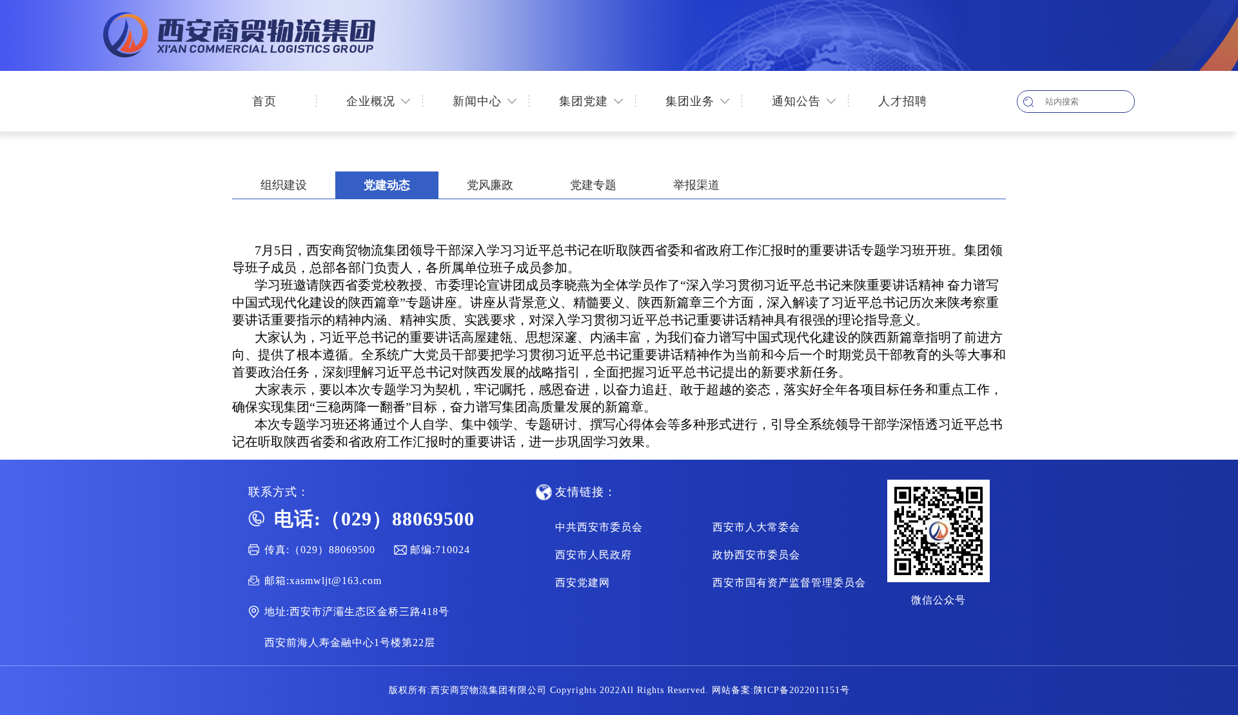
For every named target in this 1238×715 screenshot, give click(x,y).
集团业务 (689, 101)
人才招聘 (902, 101)
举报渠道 (696, 185)
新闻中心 (477, 101)
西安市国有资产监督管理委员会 (789, 582)
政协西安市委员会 (756, 554)
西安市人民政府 (593, 554)
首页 (264, 101)
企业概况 (370, 101)
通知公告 (796, 101)
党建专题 (593, 185)
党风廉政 (490, 185)
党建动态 (387, 185)
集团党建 (583, 101)
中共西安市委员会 (599, 527)
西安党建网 (582, 582)
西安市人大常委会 (756, 527)
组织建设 (283, 185)
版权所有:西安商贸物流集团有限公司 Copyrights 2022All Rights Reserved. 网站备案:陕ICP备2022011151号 (619, 690)
